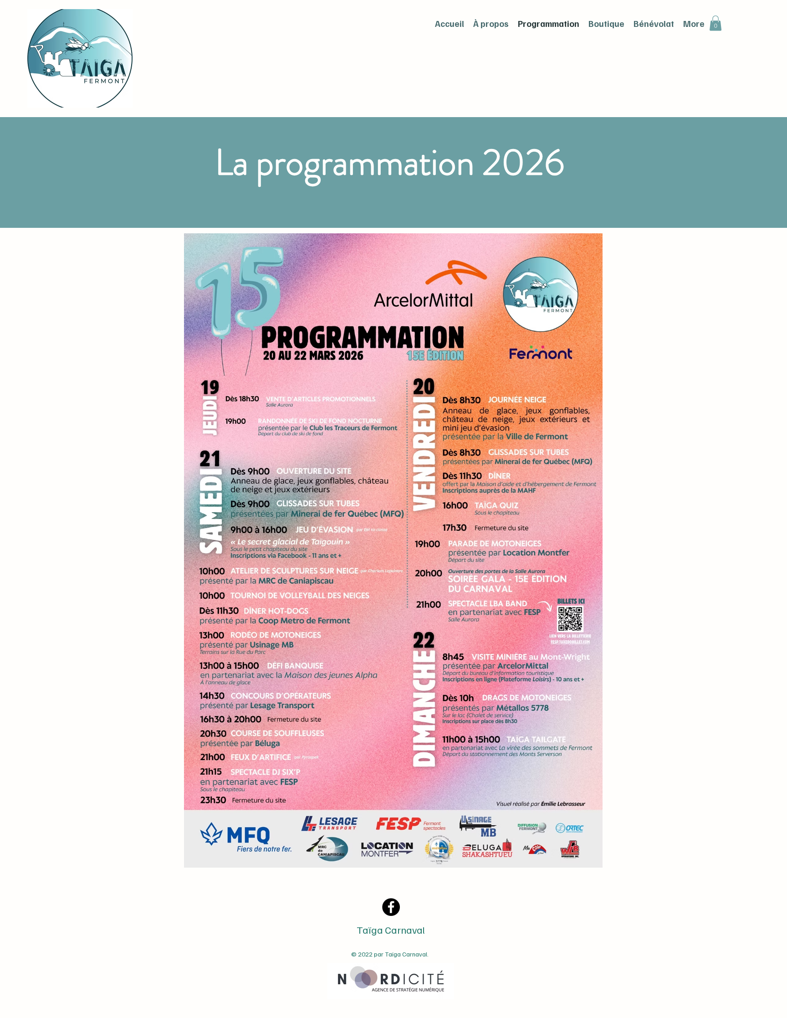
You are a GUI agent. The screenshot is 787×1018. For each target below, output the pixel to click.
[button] (715, 23)
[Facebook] (391, 907)
